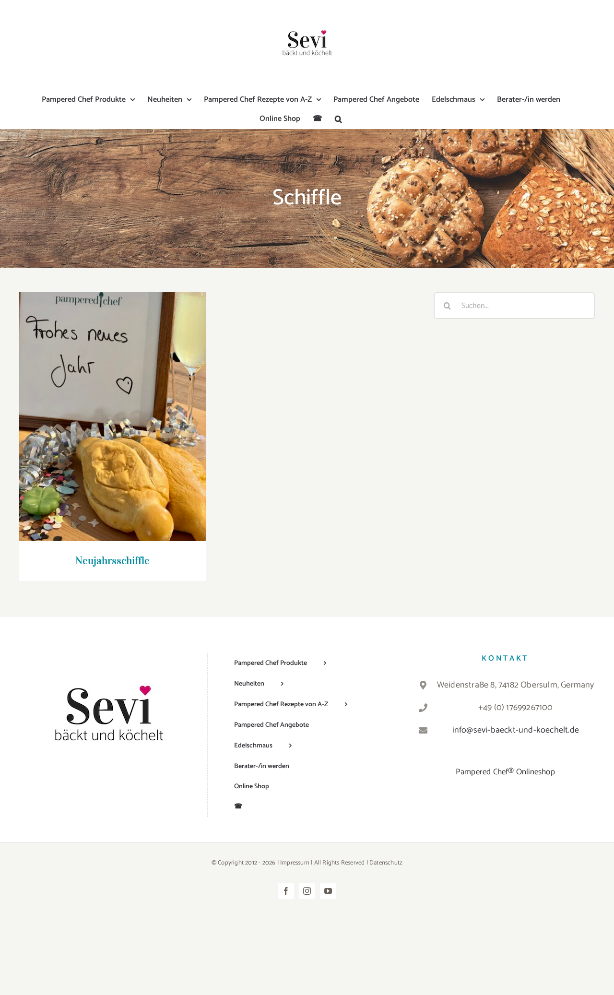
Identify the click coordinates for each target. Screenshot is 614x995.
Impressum (294, 863)
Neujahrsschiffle (112, 407)
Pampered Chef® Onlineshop (505, 772)
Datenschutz (385, 863)
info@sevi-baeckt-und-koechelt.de (515, 730)
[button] (338, 119)
